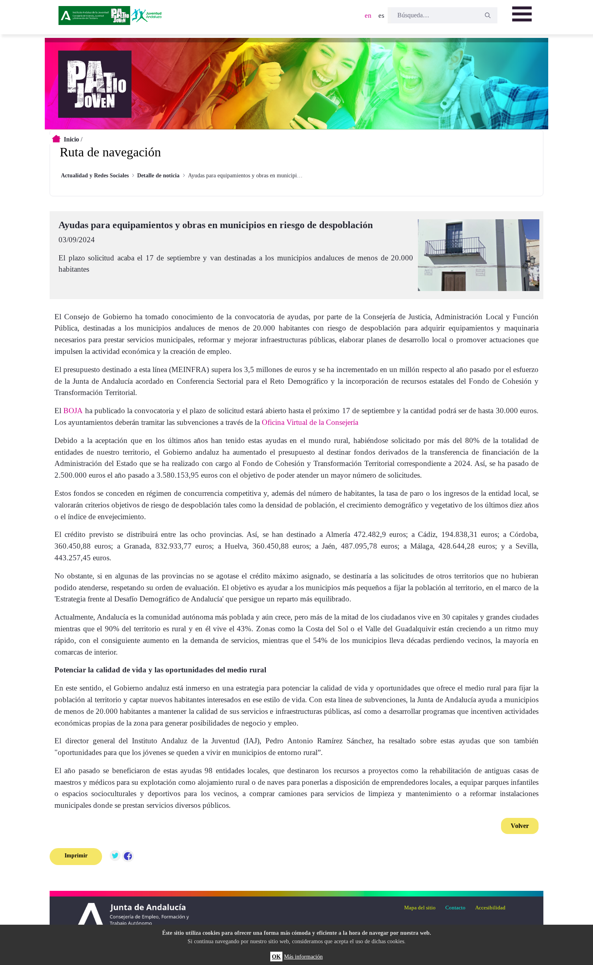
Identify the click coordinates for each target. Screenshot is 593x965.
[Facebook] (127, 857)
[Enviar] (487, 15)
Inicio (71, 139)
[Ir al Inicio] (111, 18)
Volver (520, 825)
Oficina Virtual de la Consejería (309, 422)
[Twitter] (115, 857)
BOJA (73, 410)
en (368, 15)
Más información (303, 956)
